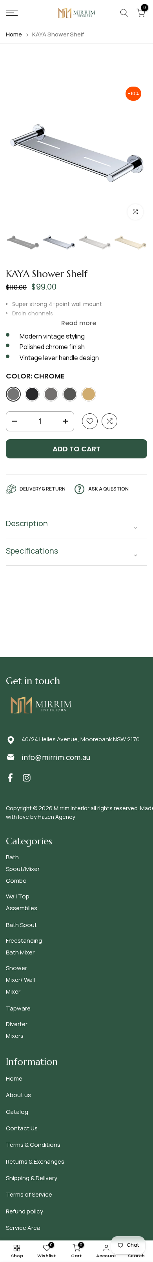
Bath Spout (21, 925)
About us (18, 1095)
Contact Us (22, 1128)
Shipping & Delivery (31, 1178)
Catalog (17, 1112)
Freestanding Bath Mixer (24, 946)
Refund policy (24, 1211)
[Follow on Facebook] (10, 777)
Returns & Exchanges (35, 1161)
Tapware (18, 1008)
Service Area (23, 1228)
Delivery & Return (43, 488)
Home (14, 34)
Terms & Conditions (33, 1145)
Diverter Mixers (16, 1030)
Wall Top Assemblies (21, 902)
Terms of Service (29, 1194)
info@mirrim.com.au (56, 757)
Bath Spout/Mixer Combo (23, 869)
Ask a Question (108, 488)
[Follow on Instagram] (26, 777)
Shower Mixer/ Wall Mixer (20, 980)
